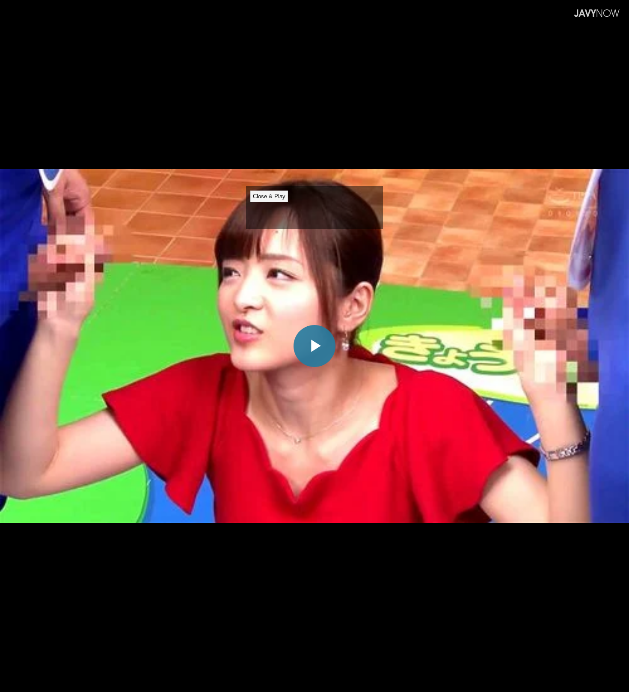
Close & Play (269, 196)
